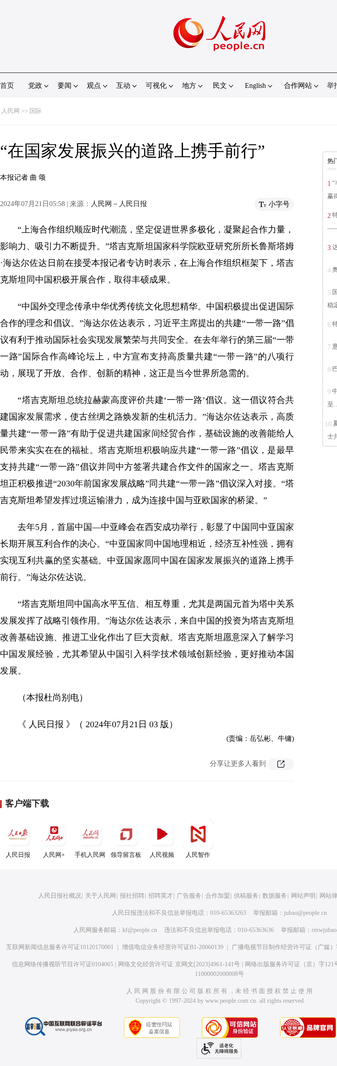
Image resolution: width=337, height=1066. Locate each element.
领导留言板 (126, 855)
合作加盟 (217, 895)
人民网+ (54, 855)
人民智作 (198, 855)
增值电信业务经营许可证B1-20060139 (172, 947)
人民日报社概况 (59, 895)
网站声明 (303, 895)
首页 (7, 85)
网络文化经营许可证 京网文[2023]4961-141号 (179, 964)
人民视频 (162, 855)
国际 (35, 111)
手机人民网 (90, 855)
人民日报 (18, 855)
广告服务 (189, 895)
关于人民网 (100, 895)
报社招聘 (132, 895)
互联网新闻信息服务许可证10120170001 (60, 947)
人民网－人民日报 (119, 203)
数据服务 (274, 895)
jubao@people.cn (305, 913)
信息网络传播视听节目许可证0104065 (62, 964)
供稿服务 (246, 895)
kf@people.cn (139, 930)
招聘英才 (160, 895)
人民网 (10, 111)
